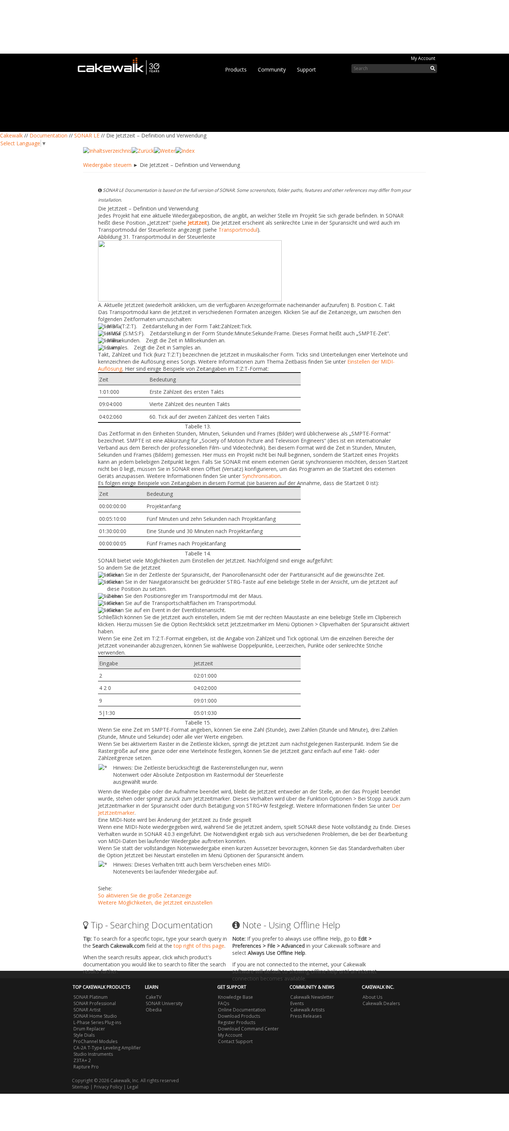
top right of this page (199, 945)
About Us (372, 997)
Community (272, 69)
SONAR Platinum (90, 997)
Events (297, 1003)
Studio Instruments (93, 1054)
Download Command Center (248, 1029)
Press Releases (306, 1016)
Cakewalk (11, 135)
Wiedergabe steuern (107, 164)
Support (306, 69)
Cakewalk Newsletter (312, 997)
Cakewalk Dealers (381, 1003)
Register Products (236, 1022)
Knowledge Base (235, 997)
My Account (423, 58)
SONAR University (164, 1003)
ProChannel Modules (95, 1041)
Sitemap (80, 1087)
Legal (132, 1087)
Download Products (239, 1016)
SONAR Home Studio (95, 1016)
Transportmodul (237, 229)
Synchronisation (261, 475)
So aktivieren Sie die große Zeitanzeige (145, 895)
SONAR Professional (94, 1003)
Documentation (48, 135)
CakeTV (153, 997)
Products (236, 69)
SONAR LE (86, 135)
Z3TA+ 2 (82, 1060)
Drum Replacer (89, 1029)
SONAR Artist (87, 1010)
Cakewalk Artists (307, 1010)
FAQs (223, 1003)
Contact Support (235, 1041)
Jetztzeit (197, 222)
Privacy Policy (108, 1087)
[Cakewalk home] (122, 65)
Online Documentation (242, 1010)
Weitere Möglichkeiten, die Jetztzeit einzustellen (155, 902)
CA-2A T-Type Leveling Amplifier (107, 1048)
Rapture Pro (86, 1067)
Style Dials (84, 1035)
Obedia (154, 1010)
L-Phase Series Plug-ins (97, 1022)
